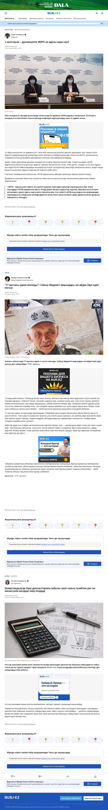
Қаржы (7, 576)
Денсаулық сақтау (80, 18)
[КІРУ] (102, 13)
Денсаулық (9, 18)
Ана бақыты (50, 18)
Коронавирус (22, 18)
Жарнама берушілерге (93, 798)
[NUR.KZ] (54, 13)
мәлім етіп (51, 667)
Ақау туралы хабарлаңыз (71, 798)
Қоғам (7, 273)
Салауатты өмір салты (64, 18)
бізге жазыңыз (29, 207)
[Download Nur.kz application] (54, 5)
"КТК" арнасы (20, 476)
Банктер (14, 576)
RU (97, 13)
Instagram (94, 260)
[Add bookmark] (95, 777)
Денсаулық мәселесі (37, 18)
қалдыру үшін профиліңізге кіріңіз (53, 241)
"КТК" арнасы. (33, 364)
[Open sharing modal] (67, 776)
